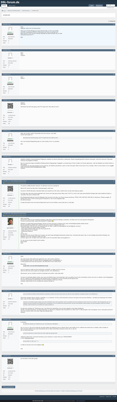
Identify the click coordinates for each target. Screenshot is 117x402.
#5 (113, 130)
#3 (113, 74)
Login (91, 5)
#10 (113, 290)
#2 (113, 50)
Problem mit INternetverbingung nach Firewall (71, 391)
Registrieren (99, 5)
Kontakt (114, 396)
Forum (4, 5)
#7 (113, 180)
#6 (113, 156)
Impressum (102, 396)
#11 (113, 319)
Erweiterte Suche (110, 7)
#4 (113, 100)
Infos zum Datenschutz (80, 400)
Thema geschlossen (8, 387)
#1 (113, 24)
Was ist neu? (12, 5)
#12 (113, 355)
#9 (113, 253)
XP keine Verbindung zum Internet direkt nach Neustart (47, 391)
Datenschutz (108, 396)
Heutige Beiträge (4, 7)
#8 (113, 213)
